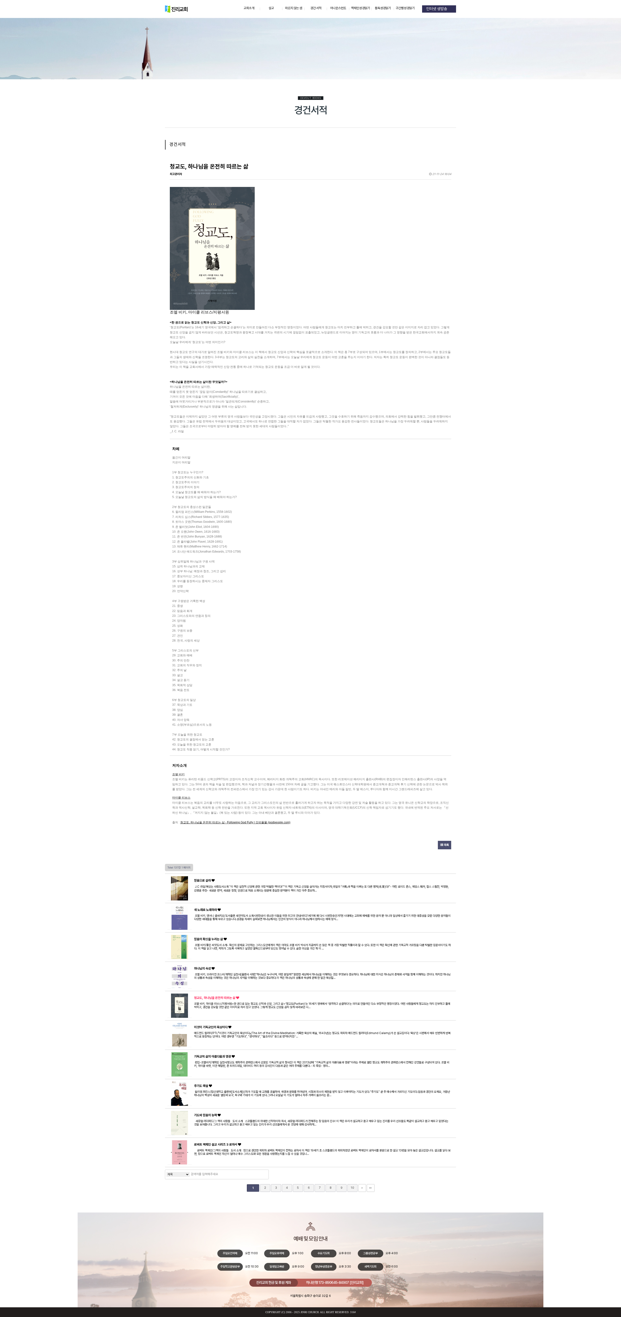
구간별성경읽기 (405, 8)
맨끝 (371, 1188)
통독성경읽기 (383, 8)
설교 (271, 8)
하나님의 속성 (203, 968)
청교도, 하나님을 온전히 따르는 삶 (215, 998)
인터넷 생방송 (437, 9)
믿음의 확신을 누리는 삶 (209, 939)
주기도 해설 (201, 1086)
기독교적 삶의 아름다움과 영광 (213, 1056)
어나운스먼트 (338, 8)
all (322, 1312)
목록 (446, 845)
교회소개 (249, 8)
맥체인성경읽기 (360, 8)
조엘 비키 (178, 774)
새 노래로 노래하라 (206, 910)
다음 (362, 1188)
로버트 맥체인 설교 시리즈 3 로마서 (216, 1144)
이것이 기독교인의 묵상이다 (211, 1027)
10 (352, 1187)
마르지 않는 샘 (293, 8)
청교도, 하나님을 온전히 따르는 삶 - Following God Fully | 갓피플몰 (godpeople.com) (235, 822)
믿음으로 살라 (203, 880)
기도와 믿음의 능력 (206, 1115)
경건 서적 (315, 8)
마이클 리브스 (181, 797)
